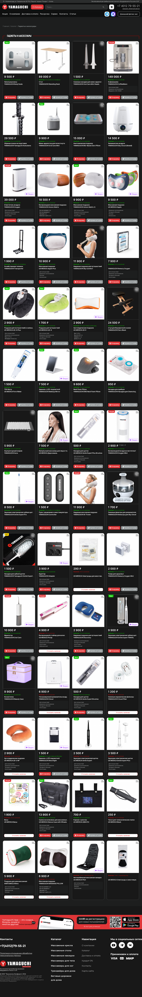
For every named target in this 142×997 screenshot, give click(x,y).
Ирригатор (8, 635)
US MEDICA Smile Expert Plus (119, 760)
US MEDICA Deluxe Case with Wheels (53, 822)
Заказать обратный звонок (131, 8)
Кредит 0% (87, 961)
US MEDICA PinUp (45, 637)
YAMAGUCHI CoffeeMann (117, 84)
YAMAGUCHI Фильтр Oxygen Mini (121, 576)
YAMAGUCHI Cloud (46, 699)
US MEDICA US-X (79, 330)
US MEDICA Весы (10, 822)
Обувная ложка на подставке (15, 143)
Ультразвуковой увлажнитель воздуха (54, 697)
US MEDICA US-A (45, 330)
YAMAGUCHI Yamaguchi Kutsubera (17, 145)
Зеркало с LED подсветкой (49, 758)
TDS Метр (8, 389)
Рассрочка (44, 14)
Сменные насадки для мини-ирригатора (88, 82)
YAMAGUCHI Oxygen (12, 207)
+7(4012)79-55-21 (13, 946)
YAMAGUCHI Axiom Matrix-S (84, 207)
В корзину (11, 97)
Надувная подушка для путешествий (87, 266)
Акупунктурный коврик (13, 451)
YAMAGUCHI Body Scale (13, 84)
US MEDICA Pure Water (13, 391)
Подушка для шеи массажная (15, 881)
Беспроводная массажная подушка (52, 205)
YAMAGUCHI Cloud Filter (117, 699)
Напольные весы (10, 82)
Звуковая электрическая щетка (85, 758)
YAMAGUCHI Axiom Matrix (49, 207)
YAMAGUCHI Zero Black (117, 330)
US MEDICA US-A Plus (12, 330)
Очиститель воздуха (12, 205)
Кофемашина (113, 82)
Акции (5, 14)
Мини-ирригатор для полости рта (52, 143)
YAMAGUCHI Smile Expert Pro (15, 514)
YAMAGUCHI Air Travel (82, 514)
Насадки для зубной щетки (14, 574)
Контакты (63, 14)
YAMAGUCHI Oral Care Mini (49, 145)
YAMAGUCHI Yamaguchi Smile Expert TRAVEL (21, 576)
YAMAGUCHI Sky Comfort (83, 268)
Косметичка (9, 697)
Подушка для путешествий (49, 328)
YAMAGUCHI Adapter (47, 576)
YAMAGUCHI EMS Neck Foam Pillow (86, 391)
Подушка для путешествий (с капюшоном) (20, 328)
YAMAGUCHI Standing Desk (49, 84)
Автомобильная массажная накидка (87, 877)
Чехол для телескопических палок (121, 820)
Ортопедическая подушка (83, 328)
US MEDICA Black (114, 822)
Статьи (73, 14)
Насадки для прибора (116, 389)
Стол (41, 82)
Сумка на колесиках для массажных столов (56, 820)
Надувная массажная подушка (85, 512)
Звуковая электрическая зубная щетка (19, 512)
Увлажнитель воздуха (116, 143)
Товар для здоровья (116, 574)
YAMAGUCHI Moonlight (48, 760)
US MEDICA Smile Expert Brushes (86, 699)
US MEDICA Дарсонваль (48, 453)
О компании (15, 14)
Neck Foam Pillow (80, 389)
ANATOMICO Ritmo (11, 883)
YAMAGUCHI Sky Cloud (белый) (120, 145)
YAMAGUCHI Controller (48, 514)
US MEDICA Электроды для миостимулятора (90, 576)
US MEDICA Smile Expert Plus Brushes (87, 453)
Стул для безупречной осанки (119, 328)
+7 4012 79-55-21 (128, 6)
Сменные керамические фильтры (121, 697)
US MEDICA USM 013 (81, 822)
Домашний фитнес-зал (128, 14)
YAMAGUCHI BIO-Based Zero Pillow (86, 145)
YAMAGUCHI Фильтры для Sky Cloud (122, 514)
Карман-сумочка (80, 820)
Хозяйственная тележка (13, 266)
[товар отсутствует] (111, 7)
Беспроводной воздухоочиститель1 (122, 451)
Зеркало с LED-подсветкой (49, 389)
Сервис (54, 14)
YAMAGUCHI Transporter (13, 268)
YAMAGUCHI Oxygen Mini (118, 453)
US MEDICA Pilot (79, 880)
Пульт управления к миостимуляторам (54, 512)
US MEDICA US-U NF (12, 760)
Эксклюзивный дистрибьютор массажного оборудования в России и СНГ (115, 1)
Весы (6, 820)
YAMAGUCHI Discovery (82, 637)
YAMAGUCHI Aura (11, 453)
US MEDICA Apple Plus (47, 268)
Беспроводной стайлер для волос (52, 635)
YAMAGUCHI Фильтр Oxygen (119, 268)
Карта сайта (88, 971)
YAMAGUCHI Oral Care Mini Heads (86, 84)
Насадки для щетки (80, 451)
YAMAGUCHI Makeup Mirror (49, 391)
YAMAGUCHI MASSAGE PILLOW (51, 883)
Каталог (86, 950)
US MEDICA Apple (114, 207)
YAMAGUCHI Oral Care (12, 637)
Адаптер (42, 574)
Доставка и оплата (30, 14)
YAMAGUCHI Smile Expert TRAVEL (121, 637)
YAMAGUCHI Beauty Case (14, 699)
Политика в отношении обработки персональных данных (16, 954)
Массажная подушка (81, 205)
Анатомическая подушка (83, 143)
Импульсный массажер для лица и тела (54, 451)
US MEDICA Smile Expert (82, 760)
